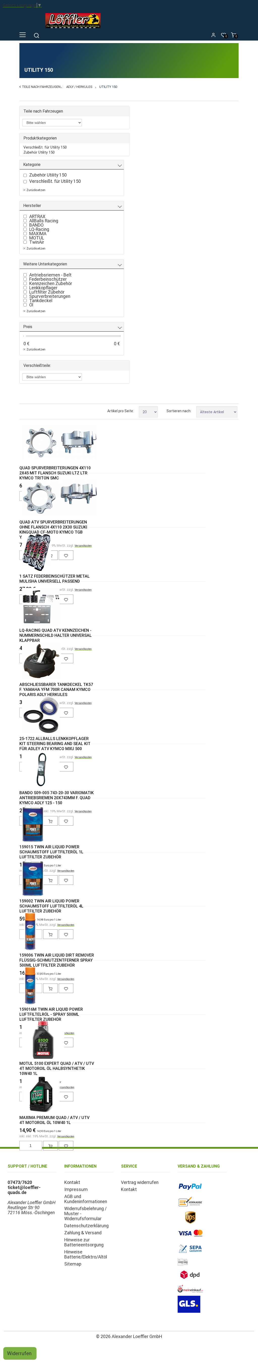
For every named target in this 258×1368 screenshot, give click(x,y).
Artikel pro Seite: (120, 411)
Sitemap (72, 1264)
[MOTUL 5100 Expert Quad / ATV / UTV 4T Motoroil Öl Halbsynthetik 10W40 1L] (30, 1040)
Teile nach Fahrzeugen (41, 87)
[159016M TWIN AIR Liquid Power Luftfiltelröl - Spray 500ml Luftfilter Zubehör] (30, 986)
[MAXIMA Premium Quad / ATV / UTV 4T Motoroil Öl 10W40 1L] (30, 1094)
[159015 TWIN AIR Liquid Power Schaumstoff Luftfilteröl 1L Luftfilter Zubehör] (30, 824)
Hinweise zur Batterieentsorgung (84, 1242)
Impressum (76, 1189)
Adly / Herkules (79, 87)
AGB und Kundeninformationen (85, 1199)
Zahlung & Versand (83, 1232)
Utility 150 (108, 87)
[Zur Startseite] (74, 29)
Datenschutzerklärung (86, 1225)
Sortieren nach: (179, 411)
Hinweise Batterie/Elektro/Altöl (85, 1254)
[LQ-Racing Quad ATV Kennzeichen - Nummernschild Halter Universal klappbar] (30, 607)
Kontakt (72, 1182)
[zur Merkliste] (66, 1145)
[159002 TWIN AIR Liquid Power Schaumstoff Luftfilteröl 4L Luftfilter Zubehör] (30, 878)
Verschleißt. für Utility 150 (45, 147)
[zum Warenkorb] (50, 1145)
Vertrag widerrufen (139, 1182)
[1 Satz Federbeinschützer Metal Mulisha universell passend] (30, 553)
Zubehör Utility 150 (39, 152)
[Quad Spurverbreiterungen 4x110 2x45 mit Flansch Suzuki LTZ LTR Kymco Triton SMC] (30, 443)
